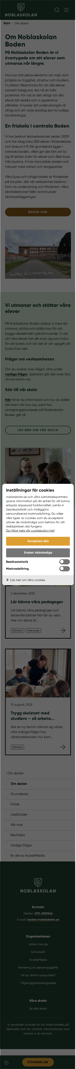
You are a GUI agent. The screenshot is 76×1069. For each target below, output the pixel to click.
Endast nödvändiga (38, 552)
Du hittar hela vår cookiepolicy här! (30, 530)
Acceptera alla (38, 541)
